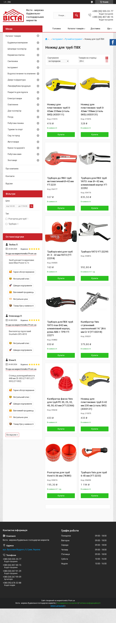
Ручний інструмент (73, 39)
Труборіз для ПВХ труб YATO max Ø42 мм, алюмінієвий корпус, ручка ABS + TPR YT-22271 (60, 328)
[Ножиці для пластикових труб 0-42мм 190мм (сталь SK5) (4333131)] (95, 85)
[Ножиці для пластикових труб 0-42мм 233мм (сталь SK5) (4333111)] (61, 85)
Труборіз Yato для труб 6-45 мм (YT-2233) (94, 474)
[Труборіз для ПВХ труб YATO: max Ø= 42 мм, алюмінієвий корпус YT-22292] (95, 158)
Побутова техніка (16, 123)
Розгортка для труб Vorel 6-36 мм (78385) (59, 474)
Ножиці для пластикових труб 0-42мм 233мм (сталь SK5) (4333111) (58, 109)
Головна (56, 28)
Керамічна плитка (16, 55)
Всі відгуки (11, 435)
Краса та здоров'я (16, 148)
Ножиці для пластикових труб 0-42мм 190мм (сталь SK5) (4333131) (92, 109)
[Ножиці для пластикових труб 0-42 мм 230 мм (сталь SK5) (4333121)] (95, 379)
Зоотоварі (12, 160)
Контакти (10, 176)
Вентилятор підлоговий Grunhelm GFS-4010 (20, 332)
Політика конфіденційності (89, 603)
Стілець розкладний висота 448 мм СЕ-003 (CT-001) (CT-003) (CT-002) (22, 378)
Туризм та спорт (15, 129)
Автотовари (13, 142)
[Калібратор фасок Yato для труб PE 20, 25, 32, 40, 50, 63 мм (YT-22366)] (61, 379)
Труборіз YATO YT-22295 (94, 251)
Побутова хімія (14, 154)
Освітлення (13, 104)
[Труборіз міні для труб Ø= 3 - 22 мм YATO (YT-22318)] (61, 232)
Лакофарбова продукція (19, 86)
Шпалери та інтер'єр (17, 49)
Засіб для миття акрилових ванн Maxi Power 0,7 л (21, 261)
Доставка (95, 28)
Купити (61, 134)
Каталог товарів (75, 28)
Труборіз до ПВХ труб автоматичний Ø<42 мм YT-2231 (60, 181)
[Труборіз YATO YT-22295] (95, 232)
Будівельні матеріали (18, 42)
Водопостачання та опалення (22, 73)
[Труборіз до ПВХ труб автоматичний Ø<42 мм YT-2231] (61, 158)
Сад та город (14, 135)
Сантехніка (13, 61)
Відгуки (9, 183)
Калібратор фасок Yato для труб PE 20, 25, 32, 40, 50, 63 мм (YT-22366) (60, 402)
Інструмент (58, 39)
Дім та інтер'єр (14, 111)
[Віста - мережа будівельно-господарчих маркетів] (13, 15)
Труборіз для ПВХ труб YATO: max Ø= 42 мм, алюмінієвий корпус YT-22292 (94, 183)
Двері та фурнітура (17, 80)
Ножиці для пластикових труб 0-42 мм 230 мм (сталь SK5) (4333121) (94, 403)
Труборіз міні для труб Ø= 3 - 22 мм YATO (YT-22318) (60, 255)
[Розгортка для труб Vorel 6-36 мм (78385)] (61, 453)
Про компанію (12, 169)
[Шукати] (76, 15)
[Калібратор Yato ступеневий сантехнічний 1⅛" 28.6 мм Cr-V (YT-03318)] (95, 302)
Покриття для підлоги (18, 92)
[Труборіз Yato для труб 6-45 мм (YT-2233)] (95, 453)
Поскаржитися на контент (67, 603)
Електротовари (15, 98)
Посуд (10, 117)
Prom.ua (71, 601)
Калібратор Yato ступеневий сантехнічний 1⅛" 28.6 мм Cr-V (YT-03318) (93, 326)
